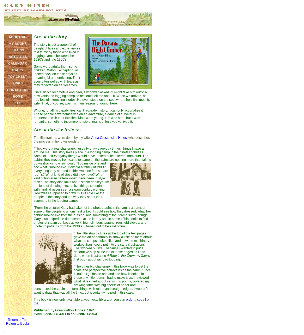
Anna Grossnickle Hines (109, 137)
